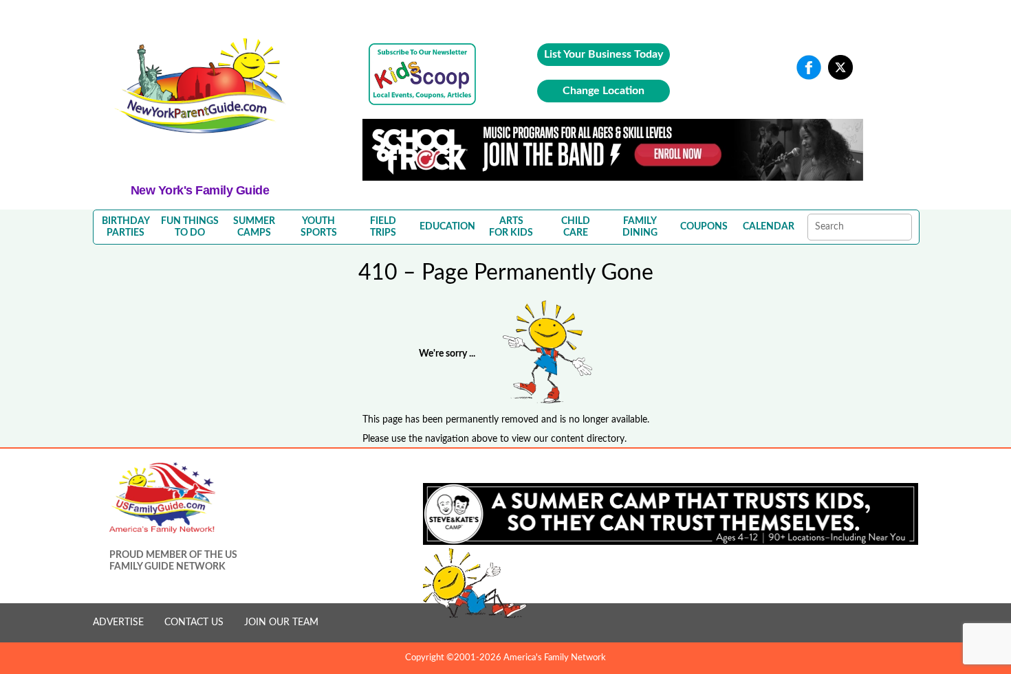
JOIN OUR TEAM (281, 622)
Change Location (603, 90)
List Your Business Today (603, 54)
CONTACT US (194, 622)
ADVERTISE (118, 622)
